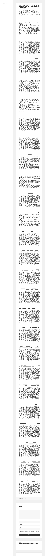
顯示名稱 (20, 520)
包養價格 (33, 234)
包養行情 (30, 71)
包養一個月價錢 (29, 277)
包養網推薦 (28, 243)
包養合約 (25, 243)
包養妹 (28, 328)
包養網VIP (30, 234)
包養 (27, 50)
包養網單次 (29, 237)
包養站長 (24, 234)
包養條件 (24, 90)
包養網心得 (31, 329)
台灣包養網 (32, 43)
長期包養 (29, 247)
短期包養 (22, 253)
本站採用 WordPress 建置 (22, 554)
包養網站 (38, 293)
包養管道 (20, 27)
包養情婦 (20, 298)
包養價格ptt (34, 70)
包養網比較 (37, 242)
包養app (31, 235)
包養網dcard (25, 264)
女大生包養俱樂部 (25, 144)
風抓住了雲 (5, 3)
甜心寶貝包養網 (25, 258)
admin (25, 498)
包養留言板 (37, 245)
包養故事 (35, 266)
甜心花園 (27, 242)
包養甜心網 (30, 120)
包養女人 (34, 314)
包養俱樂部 (35, 259)
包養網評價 (34, 303)
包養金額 (25, 232)
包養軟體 (28, 276)
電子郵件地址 (20, 524)
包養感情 (20, 235)
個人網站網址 (20, 527)
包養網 (30, 16)
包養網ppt (32, 263)
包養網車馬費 (32, 63)
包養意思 (29, 81)
